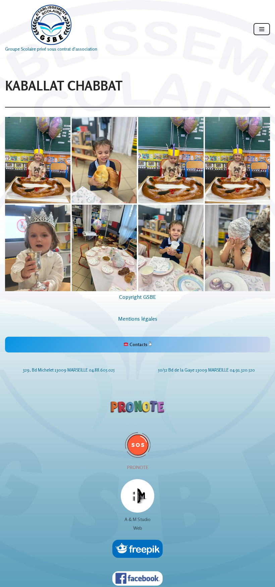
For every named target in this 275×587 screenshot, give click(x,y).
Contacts (138, 344)
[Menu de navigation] (262, 29)
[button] (37, 160)
